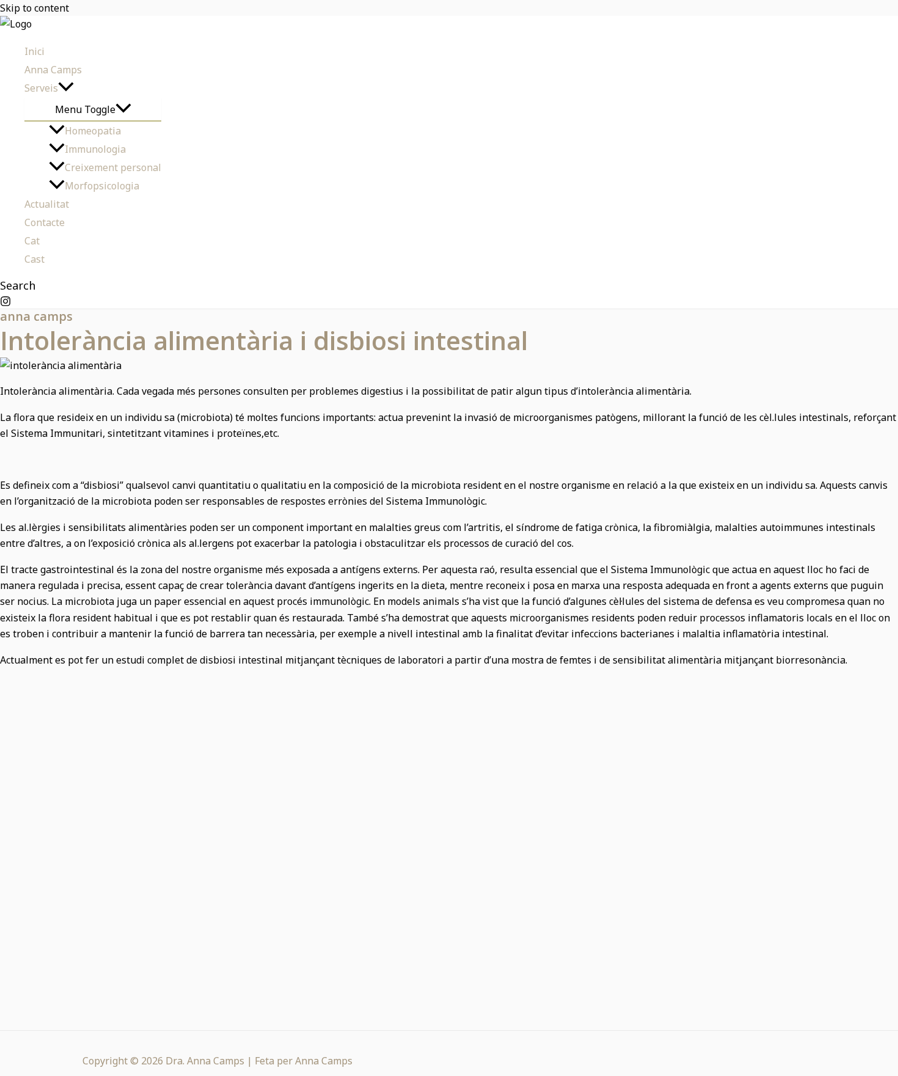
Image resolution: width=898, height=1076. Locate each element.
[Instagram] (5, 303)
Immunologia (95, 149)
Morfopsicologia (102, 185)
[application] (66, 88)
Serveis (41, 88)
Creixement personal (113, 167)
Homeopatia (93, 130)
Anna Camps (53, 69)
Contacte (44, 222)
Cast (34, 259)
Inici (34, 51)
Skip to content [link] (34, 8)
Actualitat (46, 204)
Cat (32, 240)
